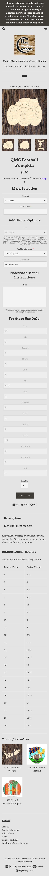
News (4, 836)
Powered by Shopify (24, 862)
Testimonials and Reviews (15, 843)
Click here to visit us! (34, 66)
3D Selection (25, 260)
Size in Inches (24, 207)
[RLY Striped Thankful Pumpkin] (12, 787)
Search (5, 827)
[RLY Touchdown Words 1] (12, 754)
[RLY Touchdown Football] (37, 754)
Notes (24, 285)
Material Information (18, 525)
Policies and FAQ (10, 840)
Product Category (10, 830)
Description (12, 518)
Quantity (24, 481)
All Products (8, 833)
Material (25, 196)
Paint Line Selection (24, 249)
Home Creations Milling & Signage (31, 858)
